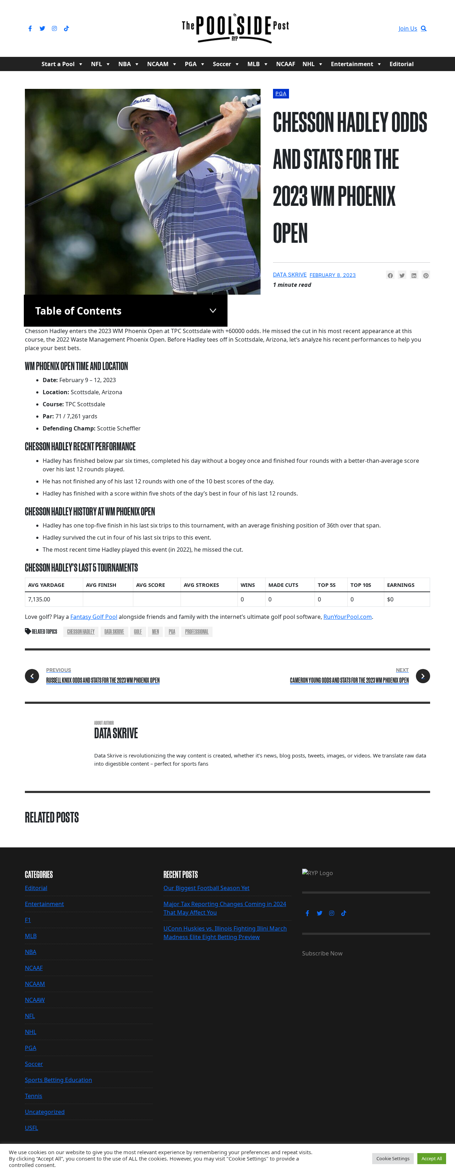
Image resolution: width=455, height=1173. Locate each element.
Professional (197, 631)
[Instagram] (54, 28)
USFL (31, 1128)
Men (155, 631)
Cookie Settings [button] (393, 1158)
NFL (96, 64)
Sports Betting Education (58, 1080)
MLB (253, 64)
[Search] (423, 28)
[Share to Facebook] (390, 275)
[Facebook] (30, 28)
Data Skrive (290, 274)
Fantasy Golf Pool (93, 617)
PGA (191, 64)
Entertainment (352, 64)
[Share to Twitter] (402, 275)
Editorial (402, 64)
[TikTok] (66, 28)
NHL (309, 64)
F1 (28, 920)
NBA (124, 64)
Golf (138, 631)
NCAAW (35, 1000)
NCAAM (157, 64)
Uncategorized (45, 1112)
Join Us (408, 28)
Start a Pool (58, 64)
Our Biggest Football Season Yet (207, 888)
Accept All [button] (432, 1158)
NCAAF (285, 64)
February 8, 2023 (333, 275)
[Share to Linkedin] (414, 275)
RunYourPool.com (347, 617)
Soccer (222, 64)
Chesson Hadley (81, 631)
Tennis (33, 1096)
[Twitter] (42, 28)
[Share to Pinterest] (426, 275)
